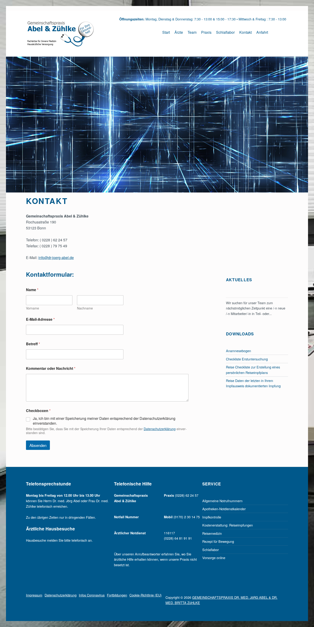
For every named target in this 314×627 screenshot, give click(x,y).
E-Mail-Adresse (40, 319)
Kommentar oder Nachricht (50, 368)
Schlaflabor (210, 549)
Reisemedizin (212, 533)
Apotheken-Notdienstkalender (224, 508)
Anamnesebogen (238, 350)
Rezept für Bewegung (218, 541)
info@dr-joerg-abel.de (56, 257)
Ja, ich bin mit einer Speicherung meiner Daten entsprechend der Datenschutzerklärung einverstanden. (104, 421)
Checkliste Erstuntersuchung (247, 359)
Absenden (37, 445)
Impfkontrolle (211, 517)
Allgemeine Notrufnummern (222, 500)
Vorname (32, 308)
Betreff (33, 344)
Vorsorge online (213, 557)
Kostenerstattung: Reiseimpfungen (227, 525)
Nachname (85, 308)
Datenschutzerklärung (160, 428)
